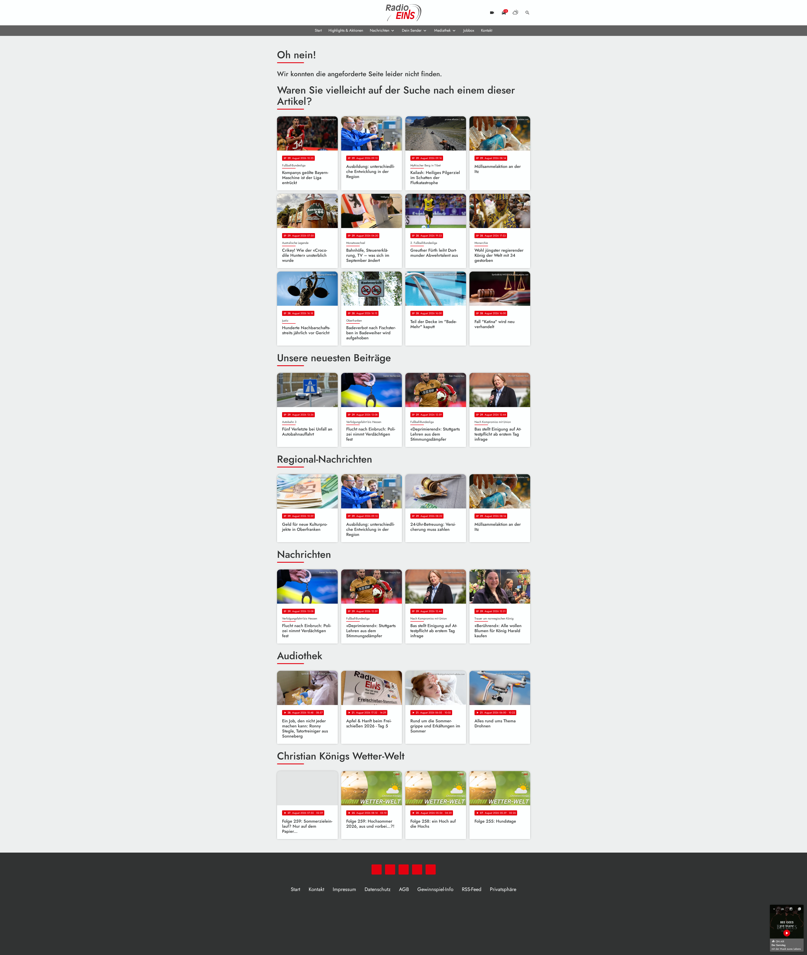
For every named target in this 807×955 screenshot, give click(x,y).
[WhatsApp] (281, 12)
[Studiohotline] (315, 12)
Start (318, 30)
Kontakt (486, 30)
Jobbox (468, 30)
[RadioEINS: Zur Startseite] (404, 12)
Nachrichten (379, 30)
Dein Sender (412, 30)
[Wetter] (515, 12)
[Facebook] (289, 12)
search (527, 12)
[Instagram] (298, 12)
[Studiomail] (306, 12)
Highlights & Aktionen (345, 30)
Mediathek (442, 30)
